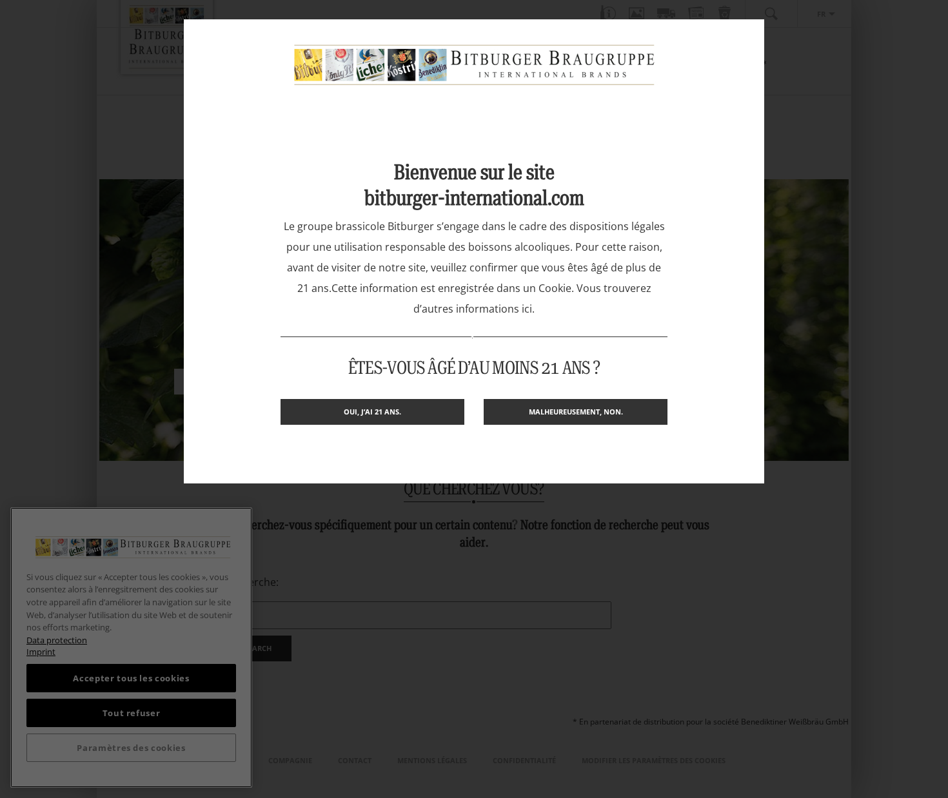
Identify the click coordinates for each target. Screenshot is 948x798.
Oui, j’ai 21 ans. (372, 411)
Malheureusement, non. (576, 411)
